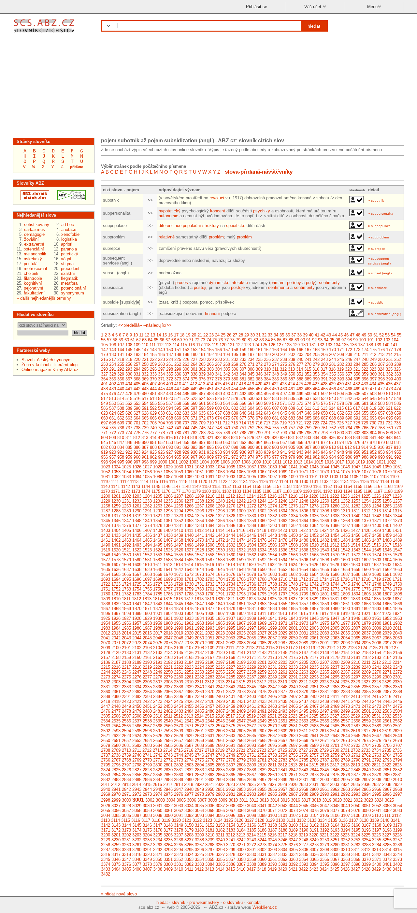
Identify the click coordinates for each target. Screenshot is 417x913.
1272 (251, 506)
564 (226, 403)
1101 (313, 476)
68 (173, 339)
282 (340, 364)
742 (169, 427)
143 (112, 349)
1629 (345, 564)
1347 (126, 520)
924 (145, 452)
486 (194, 393)
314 (299, 369)
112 (160, 344)
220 (137, 359)
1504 (251, 545)
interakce (239, 282)
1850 (230, 603)
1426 (345, 530)
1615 (199, 564)
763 (340, 427)
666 (153, 418)
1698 (157, 579)
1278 (314, 506)
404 (128, 383)
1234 (157, 501)
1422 (303, 530)
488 (210, 393)
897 (226, 447)
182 (128, 354)
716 (258, 423)
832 (299, 437)
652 (340, 413)
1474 (241, 540)
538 (316, 398)
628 (145, 413)
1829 (313, 598)
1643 (189, 569)
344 (242, 374)
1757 (168, 589)
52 (381, 335)
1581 (147, 559)
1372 (387, 520)
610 (299, 408)
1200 (105, 496)
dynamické (219, 282)
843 (389, 437)
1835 (376, 598)
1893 (376, 608)
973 (242, 457)
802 (356, 432)
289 (397, 364)
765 (356, 427)
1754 (136, 589)
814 (153, 437)
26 (229, 335)
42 (323, 335)
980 (299, 457)
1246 (282, 501)
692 (365, 418)
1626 (313, 564)
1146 (166, 486)
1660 (366, 569)
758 (299, 427)
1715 (334, 579)
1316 (105, 515)
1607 (116, 564)
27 (235, 335)
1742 (314, 584)
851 (153, 442)
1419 (272, 530)
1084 (136, 476)
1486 (366, 540)
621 (389, 408)
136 (353, 344)
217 (112, 359)
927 (169, 452)
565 (234, 403)
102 (378, 339)
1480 (303, 540)
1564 (272, 554)
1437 (157, 535)
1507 (282, 545)
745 (194, 427)
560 (194, 403)
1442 (209, 535)
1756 (157, 589)
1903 (178, 613)
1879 (230, 608)
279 (316, 364)
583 (381, 403)
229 (210, 359)
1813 (146, 598)
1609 (136, 564)
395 (356, 379)
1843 (157, 603)
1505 (261, 545)
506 (356, 393)
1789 (199, 594)
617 (356, 408)
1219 (303, 496)
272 (259, 364)
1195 (357, 491)
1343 (387, 515)
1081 (105, 476)
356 (340, 374)
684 (299, 418)
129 (296, 344)
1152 (226, 486)
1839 (116, 603)
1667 (136, 574)
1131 (313, 481)
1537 (293, 550)
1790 (209, 594)
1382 (189, 525)
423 (283, 383)
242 (316, 359)
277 (299, 364)
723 (315, 423)
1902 (168, 613)
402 (112, 383)
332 (145, 374)
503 (332, 393)
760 (316, 427)
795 (299, 432)
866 (275, 442)
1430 (386, 530)
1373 (397, 520)
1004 (204, 462)
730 (372, 423)
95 (332, 339)
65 (156, 339)
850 (145, 442)
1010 (266, 462)
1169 (398, 486)
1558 (209, 554)
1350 (157, 520)
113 (168, 344)
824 (234, 437)
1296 (199, 510)
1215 (261, 496)
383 (259, 379)
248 (365, 359)
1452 (314, 535)
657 (381, 413)
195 (234, 354)
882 (104, 447)
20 (194, 335)
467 (340, 388)
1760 (199, 589)
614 (332, 408)
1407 (147, 530)
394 (348, 379)
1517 (386, 545)
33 (270, 335)
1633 (386, 564)
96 (338, 339)
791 (267, 432)
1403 (105, 530)
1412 (199, 530)
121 (231, 344)
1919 (345, 613)
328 (112, 374)
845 (104, 442)
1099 (293, 476)
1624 (292, 564)
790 (259, 432)
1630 (355, 564)
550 (112, 403)
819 (193, 437)
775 (137, 432)
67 (167, 339)
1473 (230, 540)
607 (275, 408)
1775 (355, 589)
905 (291, 447)
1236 (178, 501)
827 (258, 437)
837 (340, 437)
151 (177, 349)
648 (308, 413)
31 (258, 335)
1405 (126, 530)
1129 (293, 481)
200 (275, 354)
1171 (115, 491)
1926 (116, 618)
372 (169, 379)
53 (387, 335)
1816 (178, 598)
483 (169, 393)
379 (226, 379)
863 (251, 442)
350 (291, 374)
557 (169, 403)
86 (279, 339)
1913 (282, 613)
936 (242, 452)
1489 (397, 540)
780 (177, 432)
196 (242, 354)
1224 (355, 496)
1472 (220, 540)
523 (194, 398)
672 (202, 418)
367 (128, 379)
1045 (334, 466)
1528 (199, 550)
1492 (126, 545)
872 (324, 442)
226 (185, 359)
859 (218, 442)
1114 (144, 481)
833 (307, 437)
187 (169, 354)
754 (267, 427)
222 (153, 359)
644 (275, 413)
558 (177, 403)
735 (112, 427)
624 (112, 413)
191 (202, 354)
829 (275, 437)
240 (299, 359)
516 (137, 398)
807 (397, 432)
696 (397, 418)
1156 (267, 486)
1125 (253, 481)
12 (147, 335)
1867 (105, 608)
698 (112, 423)
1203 (136, 496)
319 (340, 369)
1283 (366, 506)
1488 (387, 540)
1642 (178, 569)
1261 (136, 506)
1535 (272, 550)
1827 (292, 598)
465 (324, 388)
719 (283, 423)
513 (112, 398)
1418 (261, 530)
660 (104, 418)
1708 (261, 579)
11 (141, 335)
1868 (116, 608)
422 (275, 383)
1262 (147, 506)
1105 (354, 476)
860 (226, 442)
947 (332, 452)
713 (234, 423)
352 (308, 374)
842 (381, 437)
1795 (261, 594)
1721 (397, 579)
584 (389, 403)
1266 (189, 506)
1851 (241, 603)
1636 (116, 569)
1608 (126, 564)
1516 (376, 545)
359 (365, 374)
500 (308, 393)
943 (299, 452)
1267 (199, 506)
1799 (303, 594)
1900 (147, 613)
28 (240, 335)
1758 (178, 589)
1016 (329, 462)
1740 (293, 584)
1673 (199, 574)
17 (176, 335)
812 (136, 437)
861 (234, 442)
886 (137, 447)
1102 (323, 476)
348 (275, 374)
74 (209, 339)
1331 (261, 515)
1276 (293, 506)
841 (372, 437)
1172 (125, 491)
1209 (199, 496)
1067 (261, 471)
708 (194, 423)
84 (267, 339)
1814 (157, 598)
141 (394, 344)
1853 (261, 603)
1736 (251, 584)
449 (194, 388)
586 (104, 408)
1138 (384, 481)
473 (389, 388)
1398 (355, 525)
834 (315, 437)
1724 (126, 584)
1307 (314, 510)
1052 (105, 471)
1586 (199, 559)
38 (299, 335)
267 (218, 364)
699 (120, 423)
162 (267, 349)
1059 (178, 471)
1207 (178, 496)
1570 (334, 554)
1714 (324, 579)
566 (242, 403)
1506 (272, 545)
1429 (376, 530)
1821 (230, 598)
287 (381, 364)
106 (112, 344)
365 (112, 379)
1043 (314, 466)
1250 (324, 501)
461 (291, 388)
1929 (147, 618)
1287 (105, 510)
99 (355, 339)
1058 (168, 471)
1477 (272, 540)
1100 (303, 476)
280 (324, 364)
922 (128, 452)
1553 (157, 554)
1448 (272, 535)
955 (397, 452)
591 (145, 408)
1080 (397, 471)
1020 (370, 462)
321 (356, 369)
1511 (324, 545)
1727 (157, 584)
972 (234, 457)
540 (332, 398)
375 (194, 379)
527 (226, 398)
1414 (219, 530)
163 (275, 349)
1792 (230, 594)
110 (145, 344)
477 (120, 393)
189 (185, 354)
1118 (183, 481)
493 (251, 393)
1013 (297, 462)
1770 (303, 589)
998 (145, 462)
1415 (230, 530)
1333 (282, 515)
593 (161, 408)
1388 (251, 525)
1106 (364, 476)
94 (326, 339)
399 (389, 379)
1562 (251, 554)
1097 (272, 476)
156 (218, 349)
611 (308, 408)
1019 (360, 462)
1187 (277, 491)
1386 (230, 525)
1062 (209, 471)
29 (246, 335)
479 (137, 393)
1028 (157, 466)
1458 (376, 535)
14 (158, 335)
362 (389, 374)
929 (185, 452)
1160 (307, 486)
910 (332, 447)
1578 (116, 559)
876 (356, 442)
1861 (345, 603)
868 (291, 442)
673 (210, 418)
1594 (282, 559)
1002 (183, 462)
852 (161, 442)
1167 (378, 486)
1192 (327, 491)
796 (308, 432)
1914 (292, 613)
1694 (116, 579)
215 (397, 354)
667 (161, 418)
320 (348, 369)
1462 (116, 540)
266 (210, 364)
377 (210, 379)
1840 (126, 603)
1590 (241, 559)
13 (153, 335)
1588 (220, 559)
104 (395, 339)
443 (145, 388)
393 (340, 379)
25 (223, 335)
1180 (206, 491)
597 (194, 408)
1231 (126, 501)
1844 (168, 603)
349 (283, 374)
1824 (261, 598)
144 (120, 349)
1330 (251, 515)
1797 (282, 594)
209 (348, 354)
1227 (386, 496)
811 (128, 437)
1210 (209, 496)
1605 (397, 559)
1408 (157, 530)
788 (242, 432)
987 (356, 457)
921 (120, 452)
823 (226, 437)
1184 (246, 491)
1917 (324, 613)
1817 (188, 598)
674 (218, 418)
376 (202, 379)
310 (267, 369)
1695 (126, 579)
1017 (339, 462)
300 (185, 369)
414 (210, 383)
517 (145, 398)
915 (372, 447)
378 (218, 379)
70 (185, 339)
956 (104, 457)
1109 (394, 476)
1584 (178, 559)
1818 (199, 598)
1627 (324, 564)
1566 (293, 554)
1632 (376, 564)
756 (283, 427)
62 (138, 339)
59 (121, 339)
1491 (116, 545)
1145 (155, 486)
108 (128, 344)
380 (234, 379)
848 (128, 442)
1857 (303, 603)
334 (161, 374)
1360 (261, 520)
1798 (293, 594)
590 (137, 408)
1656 (324, 569)
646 (291, 413)
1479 (293, 540)
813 (144, 437)
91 (308, 339)
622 (397, 408)
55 (399, 335)
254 (112, 364)
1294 (178, 510)
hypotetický (169, 210)
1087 (168, 476)
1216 (272, 496)
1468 (178, 540)
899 (242, 447)
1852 (251, 603)
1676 (230, 574)
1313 (376, 510)
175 (373, 349)
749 (226, 427)
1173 (135, 491)
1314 (386, 510)
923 (137, 452)
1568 (314, 554)
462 (299, 388)
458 (267, 388)
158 (234, 349)
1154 (246, 486)
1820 (219, 598)
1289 (126, 510)
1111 (115, 481)
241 (308, 359)
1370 (366, 520)
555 (153, 403)
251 (389, 359)
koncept (217, 210)
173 (356, 349)
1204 (147, 496)
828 (267, 437)
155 (210, 349)
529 (242, 398)
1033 (209, 466)
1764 (241, 589)
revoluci (216, 197)
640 (242, 413)
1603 (376, 559)
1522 (136, 550)
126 (271, 344)
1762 (220, 589)
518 (153, 398)
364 (104, 379)
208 (340, 354)
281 (332, 364)
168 (316, 349)
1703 (209, 579)
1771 (314, 589)
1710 (282, 579)
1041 (293, 466)
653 (348, 413)
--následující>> (157, 325)
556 (161, 403)
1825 (272, 598)
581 (365, 403)
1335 (303, 515)
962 (153, 457)
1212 (230, 496)
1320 (147, 515)
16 (170, 335)
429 (332, 383)
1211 (220, 496)
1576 (397, 554)
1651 (272, 569)
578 (340, 403)
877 (365, 442)
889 (161, 447)
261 (169, 364)
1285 (387, 506)
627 (137, 413)
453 (226, 388)
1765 (251, 589)
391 (324, 379)
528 (234, 398)
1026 (136, 466)
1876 (199, 608)
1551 (136, 554)
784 (210, 432)
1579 (126, 559)
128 (288, 344)
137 (361, 344)
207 (332, 354)
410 (177, 383)
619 (372, 408)
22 (205, 335)
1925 (105, 618)
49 (364, 335)
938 (259, 452)
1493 (136, 545)
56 (103, 339)
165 (291, 349)
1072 (314, 471)
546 (381, 398)
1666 (126, 574)
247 (356, 359)
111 (153, 344)
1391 (282, 525)
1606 (105, 564)
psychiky (261, 210)
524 (202, 398)
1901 (157, 613)
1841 (136, 603)
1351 (168, 520)
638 (226, 413)
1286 (397, 506)
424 (291, 383)
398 (381, 379)
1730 (189, 584)
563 (218, 403)
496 (275, 393)
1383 (199, 525)
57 (109, 339)
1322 (168, 515)
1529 (209, 550)
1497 (178, 545)
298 (169, 369)
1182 (226, 491)
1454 (334, 535)
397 (373, 379)
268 (226, 364)
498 (291, 393)
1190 (307, 491)
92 (314, 339)
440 (120, 388)
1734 (230, 584)
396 (365, 379)
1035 (230, 466)
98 (349, 339)
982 (316, 457)
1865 (387, 603)
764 (348, 427)
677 (242, 418)
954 (389, 452)
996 (128, 462)
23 (211, 335)
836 (332, 437)
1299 (230, 510)
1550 (126, 554)
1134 (344, 481)
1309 (334, 510)
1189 (297, 491)
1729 (178, 584)
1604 (387, 559)
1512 (334, 545)
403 (120, 383)
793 (283, 432)
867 (283, 442)
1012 (287, 462)
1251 (334, 501)
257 (137, 364)
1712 (303, 579)
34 (276, 335)
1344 (397, 515)
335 (169, 374)
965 (177, 457)
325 (389, 369)
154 (202, 349)
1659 (355, 569)
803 (365, 432)
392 (332, 379)
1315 (397, 510)
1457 (366, 535)
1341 (366, 515)
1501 (220, 545)
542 (348, 398)
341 (218, 374)
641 (251, 413)
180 (112, 354)
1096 (261, 476)
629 (153, 413)
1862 (355, 603)
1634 (397, 564)
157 (226, 349)
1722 (105, 584)
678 (251, 418)
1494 (147, 545)
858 (210, 442)
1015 (318, 462)
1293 (168, 510)
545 (373, 398)
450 (202, 388)
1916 (313, 613)
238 (283, 359)
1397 (345, 525)
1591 (251, 559)
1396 (334, 525)
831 (291, 437)
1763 (230, 589)
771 (104, 432)
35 (282, 335)
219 (128, 359)
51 (375, 335)
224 (169, 359)
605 (259, 408)
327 (104, 374)
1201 (116, 496)
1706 (241, 579)
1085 (147, 476)
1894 (387, 608)
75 (214, 339)
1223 (345, 496)
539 (324, 398)
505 (348, 393)
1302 (261, 510)
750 (234, 427)
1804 (355, 594)
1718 (365, 579)
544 (365, 398)
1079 (387, 471)
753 (259, 427)
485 (185, 393)
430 (340, 383)
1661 (376, 569)
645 (283, 413)
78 (232, 339)
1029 (168, 466)
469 (356, 388)
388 (299, 379)
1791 (220, 594)
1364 (303, 520)
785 (218, 432)
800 (340, 432)
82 (255, 339)
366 (120, 379)
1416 (240, 530)
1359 (251, 520)
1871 (147, 608)
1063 (220, 471)
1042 (303, 466)
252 (397, 359)
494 (259, 393)
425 (299, 383)
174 (365, 349)
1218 (292, 496)
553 (137, 403)
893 (194, 447)
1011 (277, 462)
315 (307, 369)
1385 (220, 525)
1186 (267, 491)
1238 (199, 501)
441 (128, 388)
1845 (178, 603)
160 (251, 349)
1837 (397, 598)
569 (267, 403)
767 (373, 427)
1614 (188, 564)
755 (275, 427)
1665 (116, 574)
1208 (189, 496)
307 (242, 369)
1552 (147, 554)
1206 (168, 496)
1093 (230, 476)
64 (150, 339)
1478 (282, 540)
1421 (292, 530)
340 (210, 374)
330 (128, 374)
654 (356, 413)
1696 (136, 579)
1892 (366, 608)
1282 (355, 506)
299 (177, 369)
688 (332, 418)
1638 (136, 569)
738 (137, 427)
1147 (176, 486)
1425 (334, 530)
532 (267, 398)
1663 (397, 569)
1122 (223, 481)
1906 (209, 613)
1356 (220, 520)
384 (267, 379)
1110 (105, 481)
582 (373, 403)
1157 (277, 486)
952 (373, 452)
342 (226, 374)
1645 (209, 569)
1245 (272, 501)
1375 (116, 525)
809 (112, 437)
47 (352, 335)
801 (348, 432)
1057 (157, 471)
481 (153, 393)
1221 (324, 496)
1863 (366, 603)
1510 (314, 545)
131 (312, 344)
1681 (282, 574)
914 (364, 447)
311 (275, 369)
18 (182, 335)
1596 (303, 559)
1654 (303, 569)
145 (128, 349)
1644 (199, 569)
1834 (365, 598)
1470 (199, 540)
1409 (168, 530)
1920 (355, 613)
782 (194, 432)
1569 (324, 554)
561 (202, 403)
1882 (261, 608)
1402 (397, 525)
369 (145, 379)
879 (381, 442)
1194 (347, 491)
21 (199, 335)
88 (291, 339)
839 (356, 437)
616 (348, 408)
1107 (374, 476)
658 (389, 413)
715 (250, 423)
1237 (189, 501)
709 (202, 423)
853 (169, 442)
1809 (105, 598)
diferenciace (170, 225)
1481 (314, 540)
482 (161, 393)
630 (161, 413)
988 (365, 457)
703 (153, 423)
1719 (376, 579)
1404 (116, 530)
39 (305, 335)
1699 (168, 579)
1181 (216, 491)
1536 (282, 550)
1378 (147, 525)
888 (153, 447)
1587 (209, 559)
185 (153, 354)
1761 (209, 589)
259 (153, 364)
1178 (186, 491)
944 (308, 452)
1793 (241, 594)
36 (287, 335)
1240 (220, 501)
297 (161, 369)
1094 (241, 476)
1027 (147, 466)
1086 (157, 476)
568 (259, 403)
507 (365, 393)
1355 (209, 520)
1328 (230, 515)
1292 (157, 510)
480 (145, 393)
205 (316, 354)
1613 (178, 564)
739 (145, 427)
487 (202, 393)
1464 (136, 540)
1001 (173, 462)
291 (112, 369)
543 (356, 398)
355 (332, 374)
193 (218, 354)
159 (242, 349)
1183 (236, 491)
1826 (282, 598)
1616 (209, 564)
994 (112, 462)
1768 (282, 589)
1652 (282, 569)
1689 (366, 574)
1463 (126, 540)
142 (104, 349)
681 (275, 418)
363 (397, 374)
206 (324, 354)
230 (218, 359)
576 (324, 403)
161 (259, 349)
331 (137, 374)
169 (324, 349)
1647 (230, 569)
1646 (220, 569)
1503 (241, 545)
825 (242, 437)
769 (389, 427)
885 (128, 447)
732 (389, 423)
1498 (189, 545)
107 (120, 344)
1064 (230, 471)
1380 (168, 525)
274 (275, 364)
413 (201, 383)
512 (104, 398)
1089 (189, 476)
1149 (196, 486)
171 (340, 349)
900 (251, 447)
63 (144, 339)
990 (381, 457)
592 (153, 408)
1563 (261, 554)
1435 (136, 535)
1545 (376, 550)
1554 (168, 554)
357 (348, 374)
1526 (178, 550)
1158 (287, 486)
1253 (355, 501)
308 (251, 369)
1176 (166, 491)
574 (308, 403)
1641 (168, 569)
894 (202, 447)
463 (308, 388)
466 (332, 388)
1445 (241, 535)
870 (308, 442)
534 (283, 398)
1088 (178, 476)
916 (381, 447)
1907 (220, 613)
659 (397, 413)
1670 (168, 574)
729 (364, 423)
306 (234, 369)
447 (177, 388)
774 (128, 432)
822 (218, 437)
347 (267, 374)
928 (177, 452)
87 (285, 339)
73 (203, 339)
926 (161, 452)
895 (210, 447)
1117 (173, 481)
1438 (168, 535)
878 (373, 442)
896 (218, 447)
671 (194, 418)
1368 (345, 520)
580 (356, 403)
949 (348, 452)
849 (137, 442)
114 (176, 344)
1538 (303, 550)
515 (128, 398)
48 (358, 335)
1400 (376, 525)
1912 (272, 613)
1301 (251, 510)
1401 (387, 525)
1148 (186, 486)
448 (185, 388)
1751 (105, 589)
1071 (303, 471)
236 (267, 359)
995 (120, 462)
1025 (126, 466)
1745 (345, 584)
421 (267, 383)
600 (218, 408)
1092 (220, 476)
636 (210, 413)
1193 (337, 491)
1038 (261, 466)
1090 (199, 476)
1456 (355, 535)
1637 (126, 569)
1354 (199, 520)
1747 (366, 584)
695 (389, 418)
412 (193, 383)
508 (373, 393)
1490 (105, 545)
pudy (310, 282)
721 (299, 423)
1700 (178, 579)
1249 (314, 501)
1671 (178, 574)
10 (135, 335)
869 (299, 442)
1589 (230, 559)
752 (251, 427)
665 (145, 418)
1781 (116, 594)
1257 (397, 501)
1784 (147, 594)
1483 (334, 540)
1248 (303, 501)
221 (145, 359)
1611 (157, 564)
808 (104, 437)
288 (389, 364)
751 (242, 427)
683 (291, 418)
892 (185, 447)
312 (283, 369)
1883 (272, 608)
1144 (145, 486)
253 (104, 364)
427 (315, 383)
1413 (209, 530)
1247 (293, 501)
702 (145, 423)
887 (145, 447)
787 (234, 432)
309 (259, 369)
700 (128, 423)
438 (104, 388)
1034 (220, 466)
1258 (105, 506)
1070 (293, 471)
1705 (230, 579)
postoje (238, 287)
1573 (366, 554)
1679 (261, 574)
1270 (230, 506)
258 (145, 364)
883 (112, 447)
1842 (147, 603)
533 (275, 398)
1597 (314, 559)
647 (299, 413)
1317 (116, 515)
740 (153, 427)
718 (275, 423)
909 (324, 447)
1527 (189, 550)
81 (250, 339)
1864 (376, 603)
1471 (209, 540)
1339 (345, 515)
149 (161, 349)
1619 (240, 564)
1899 (136, 613)
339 (202, 374)
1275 (282, 506)
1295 (189, 510)
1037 (251, 466)
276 (291, 364)
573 (299, 403)
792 (275, 432)
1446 (251, 535)
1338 (334, 515)
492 (242, 393)
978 (283, 457)
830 (283, 437)
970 (218, 457)
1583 (168, 559)
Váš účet (313, 6)
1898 (126, 613)
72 (197, 339)
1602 (366, 559)
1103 (333, 476)
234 (251, 359)
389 (308, 379)
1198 (388, 491)
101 (370, 339)
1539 (314, 550)
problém (216, 237)
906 (299, 447)
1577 (105, 559)
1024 (116, 466)
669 (177, 418)
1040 (282, 466)
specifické (235, 225)
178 (397, 349)
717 (267, 423)
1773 (334, 589)
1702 (199, 579)
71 (191, 339)
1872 (157, 608)
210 (356, 354)
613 (324, 408)
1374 (105, 525)
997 (137, 462)
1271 (241, 506)
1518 (397, 545)
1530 (220, 550)
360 (373, 374)
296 (153, 369)
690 (348, 418)
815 (161, 437)
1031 (189, 466)
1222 (334, 496)
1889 (334, 608)
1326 (209, 515)
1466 (157, 540)
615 (340, 408)
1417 (251, 530)
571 (283, 403)
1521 (126, 550)
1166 (368, 486)
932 (210, 452)
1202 (126, 496)
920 (112, 452)
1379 (157, 525)
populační (192, 225)
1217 (282, 496)
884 (120, 447)
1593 (272, 559)
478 (128, 393)
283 (348, 364)
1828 (303, 598)
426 (307, 383)
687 (324, 418)
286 (373, 364)
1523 (147, 550)
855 (185, 442)
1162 (327, 486)
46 (346, 335)
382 (251, 379)
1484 (345, 540)
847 (120, 442)
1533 (251, 550)
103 (386, 339)
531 (259, 398)
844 (397, 437)
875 (348, 442)
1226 (376, 496)
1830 (324, 598)
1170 (105, 491)
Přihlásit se (256, 6)
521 (177, 398)
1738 (272, 584)
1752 (116, 589)
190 (194, 354)
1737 (261, 584)
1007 (235, 462)
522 (185, 398)
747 (210, 427)
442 (137, 388)
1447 (261, 535)
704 (161, 423)
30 (252, 335)
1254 (366, 501)
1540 (324, 550)
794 (291, 432)
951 (365, 452)
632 (177, 413)
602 (234, 408)
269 (234, 364)
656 (373, 413)
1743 (324, 584)
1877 (209, 608)
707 (185, 423)
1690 (376, 574)
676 (234, 418)
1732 (209, 584)
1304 (282, 510)
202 (291, 354)
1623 (282, 564)
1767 (272, 589)
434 (372, 383)
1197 (378, 491)
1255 (376, 501)
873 (332, 442)
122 (239, 344)
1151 (216, 486)
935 (234, 452)
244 (332, 359)
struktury (210, 225)
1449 (282, 535)
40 (311, 335)
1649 (251, 569)
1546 (387, 550)
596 (185, 408)
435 (381, 383)
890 (169, 447)
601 (226, 408)
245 (340, 359)
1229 (105, 501)
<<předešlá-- (130, 325)
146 (137, 349)
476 (112, 393)
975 (259, 457)
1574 (376, 554)
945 (316, 452)
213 (381, 354)
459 (275, 388)
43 (328, 335)
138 (369, 344)
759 (308, 427)
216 (104, 359)
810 (120, 437)
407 (153, 383)
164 (283, 349)
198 (259, 354)
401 (104, 383)
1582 (157, 559)
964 (169, 457)
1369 (355, 520)
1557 (199, 554)
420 (258, 383)
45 (340, 335)
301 (194, 369)
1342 (376, 515)
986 (348, 457)
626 (128, 413)
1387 (241, 525)
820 (201, 437)
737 (128, 427)
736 (120, 427)
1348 (136, 520)
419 (250, 383)
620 (381, 408)
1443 (220, 535)
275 (283, 364)
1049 (376, 466)
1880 (241, 608)
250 (381, 359)
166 (299, 349)
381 (242, 379)
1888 (324, 608)
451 (210, 388)
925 (153, 452)
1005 (214, 462)
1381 (178, 525)
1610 (147, 564)
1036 (241, 466)
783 (202, 432)
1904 (189, 613)
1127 (273, 481)
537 (308, 398)
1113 (134, 481)
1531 (230, 550)
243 (324, 359)
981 (308, 457)
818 (185, 437)
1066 (251, 471)
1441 (199, 535)
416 (226, 383)
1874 (178, 608)
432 (356, 383)
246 (348, 359)
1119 (193, 481)
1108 (384, 476)
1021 (381, 462)
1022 (391, 462)
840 (364, 437)
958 (120, 457)
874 (340, 442)
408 (161, 383)
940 (275, 452)
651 (332, 413)
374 (185, 379)
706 (177, 423)
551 (120, 403)
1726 (147, 584)
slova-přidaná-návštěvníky (259, 172)
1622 (272, 564)
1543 (355, 550)
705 (169, 423)
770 (397, 427)
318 (332, 369)
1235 (168, 501)
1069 (282, 471)
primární (278, 282)
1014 (308, 462)
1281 (345, 506)
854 (177, 442)
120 (223, 344)
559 (185, 403)
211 (365, 354)
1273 (261, 506)
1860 (334, 603)
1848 (209, 603)
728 (356, 423)
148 (153, 349)
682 (283, 418)
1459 (387, 535)
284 (356, 364)
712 (226, 423)
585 (397, 403)
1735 (241, 584)
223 (161, 359)
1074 (334, 471)
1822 (240, 598)
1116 (163, 481)
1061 (199, 471)
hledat (314, 26)
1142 (125, 486)
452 (218, 388)
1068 (272, 471)
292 (120, 369)
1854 (272, 603)
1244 (261, 501)
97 (343, 339)
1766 (261, 589)
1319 (136, 515)
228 (202, 359)
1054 (126, 471)
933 (218, 452)
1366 (324, 520)
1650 (261, 569)
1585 (189, 559)
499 (299, 393)
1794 (251, 594)
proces (181, 282)
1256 (387, 501)
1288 (116, 510)
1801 (324, 594)
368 (137, 379)
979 (291, 457)
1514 (355, 545)
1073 (324, 471)
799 (332, 432)
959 (128, 457)
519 (161, 398)
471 (373, 388)
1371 (376, 520)
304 (218, 369)
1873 (168, 608)
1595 (293, 559)
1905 (199, 613)
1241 (230, 501)
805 (381, 432)
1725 (136, 584)
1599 (334, 559)
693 (373, 418)
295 (145, 369)
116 (191, 344)
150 (169, 349)
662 (120, 418)
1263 (157, 506)
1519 (105, 550)
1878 (220, 608)
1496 (168, 545)
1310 (345, 510)
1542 (345, 550)
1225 (365, 496)
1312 (365, 510)
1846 (189, 603)
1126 (263, 481)
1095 (251, 476)
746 (202, 427)
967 (194, 457)
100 (362, 339)
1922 (376, 613)
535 (291, 398)
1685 (324, 574)
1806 (376, 594)
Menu (372, 6)
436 (389, 383)
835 (324, 437)
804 (373, 432)
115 (183, 344)
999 (153, 462)
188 (177, 354)
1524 (157, 550)
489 (218, 393)
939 (267, 452)
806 (389, 432)
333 (153, 374)
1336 (314, 515)
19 (188, 335)
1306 (303, 510)
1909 (241, 613)
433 (364, 383)
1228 (397, 496)
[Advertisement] (208, 87)
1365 (314, 520)
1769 (293, 589)
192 (210, 354)
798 (324, 432)
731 (381, 423)
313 (291, 369)
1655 (314, 569)
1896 (105, 613)
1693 (105, 579)
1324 (189, 515)
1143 (135, 486)
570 (275, 403)
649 (316, 413)
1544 (366, 550)
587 (112, 408)
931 (202, 452)
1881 (251, 608)
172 (348, 349)
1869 (126, 608)
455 (242, 388)
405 (137, 383)
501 (316, 393)
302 (202, 369)
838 (348, 437)
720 (291, 423)
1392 (293, 525)
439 (112, 388)
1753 (126, 589)
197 (251, 354)
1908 (230, 613)
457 (259, 388)
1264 (168, 506)
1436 (147, 535)
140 (385, 344)
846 (112, 442)
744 (185, 427)
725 (332, 423)
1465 (147, 540)
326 (397, 369)
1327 (220, 515)
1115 (154, 481)
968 (202, 457)
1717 (355, 579)
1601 (355, 559)
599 (210, 408)
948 (340, 452)
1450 (293, 535)
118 (207, 344)
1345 (105, 520)
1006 (225, 462)
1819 (209, 598)
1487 (376, 540)
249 (373, 359)
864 (259, 442)
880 (389, 442)
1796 (272, 594)
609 (291, 408)
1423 (313, 530)
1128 (283, 481)
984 (332, 457)
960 (137, 457)
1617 (219, 564)
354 (324, 374)
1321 (157, 515)
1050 (387, 466)
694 (381, 418)
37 (293, 335)
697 (104, 423)
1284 (376, 506)
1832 (345, 598)
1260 (126, 506)
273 (267, 364)
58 (115, 339)
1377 (136, 525)
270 (242, 364)
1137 (374, 481)
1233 (147, 501)
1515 (365, 545)
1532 (241, 550)
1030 (178, 466)
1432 (105, 535)
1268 (209, 506)
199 (267, 354)
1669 (157, 574)
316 (315, 369)
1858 (314, 603)
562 (210, 403)
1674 (209, 574)
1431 (397, 530)
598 (202, 408)
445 (161, 388)
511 (397, 393)
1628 (334, 564)
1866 (397, 603)
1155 (256, 486)
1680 (272, 574)
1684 (314, 574)
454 (234, 388)
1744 (334, 584)
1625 (303, 564)
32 (264, 335)
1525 (168, 550)
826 (250, 437)
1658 (345, 569)
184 (145, 354)
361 (381, 374)
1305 (293, 510)
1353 (189, 520)
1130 (303, 481)
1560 (230, 554)
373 (177, 379)
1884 (282, 608)
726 (340, 423)
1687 (345, 574)
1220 (313, 496)
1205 (157, 496)
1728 (168, 584)
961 (145, 457)
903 (275, 447)
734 (104, 427)
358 (356, 374)
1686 (334, 574)
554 (145, 403)
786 (226, 432)
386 (283, 379)
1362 (282, 520)
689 (340, 418)
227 (194, 359)
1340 (355, 515)
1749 (387, 584)
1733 (220, 584)
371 (161, 379)
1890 (345, 608)
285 (365, 364)
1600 (345, 559)
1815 (167, 598)
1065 (241, 471)
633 (185, 413)
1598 (324, 559)
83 (261, 339)
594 (169, 408)
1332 (272, 515)
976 (267, 457)
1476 (261, 540)
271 (251, 364)
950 (356, 452)
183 (137, 354)
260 (161, 364)
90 (302, 339)
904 (283, 447)
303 (210, 369)
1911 (261, 613)
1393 (303, 525)
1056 (147, 471)
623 (104, 413)
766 (365, 427)
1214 (251, 496)
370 (153, 379)
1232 (136, 501)
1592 (261, 559)
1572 (355, 554)
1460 (397, 535)
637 (218, 413)
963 (161, 457)
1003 (193, 462)
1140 (105, 486)
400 (397, 379)
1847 (199, 603)
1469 (189, 540)
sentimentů (278, 287)
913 (356, 447)
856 (194, 442)
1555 (178, 554)
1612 (167, 564)
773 (120, 432)
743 (177, 427)
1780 (105, 594)
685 (308, 418)
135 (345, 344)
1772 (324, 589)
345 (251, 374)
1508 (293, 545)
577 (332, 403)
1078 (376, 471)
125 (263, 344)
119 (215, 344)
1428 (365, 530)
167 (308, 349)
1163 (337, 486)
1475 (251, 540)
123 (247, 344)
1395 (324, 525)
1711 (293, 579)
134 (337, 344)
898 (234, 447)
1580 (136, 559)
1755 (147, 589)
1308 (324, 510)
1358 (241, 520)
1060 (189, 471)
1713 (313, 579)
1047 (355, 466)
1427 (355, 530)
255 (120, 364)
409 (169, 383)
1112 (124, 481)
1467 (168, 540)
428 (324, 383)
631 (169, 413)
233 (242, 359)
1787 (178, 594)
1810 (116, 598)
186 (161, 354)
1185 (256, 491)
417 (234, 383)
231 (226, 359)
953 (381, 452)
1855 (282, 603)
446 (169, 388)
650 (324, 413)
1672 (189, 574)
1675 (220, 574)
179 (104, 354)
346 (259, 374)
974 (251, 457)
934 (226, 452)
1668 (147, 574)
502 (324, 393)
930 (194, 452)
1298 (220, 510)
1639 (147, 569)
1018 (349, 462)
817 (177, 437)
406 (145, 383)
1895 (397, 608)
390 (316, 379)
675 (226, 418)
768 (381, 427)
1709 (272, 579)
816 (169, 437)
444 (153, 388)
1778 (387, 589)
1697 (147, 579)
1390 (272, 525)
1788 (189, 594)
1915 (303, 613)
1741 (303, 584)
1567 (303, 554)
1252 (345, 501)
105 (104, 344)
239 (291, 359)
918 (397, 447)
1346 (116, 520)
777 (153, 432)
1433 (116, 535)
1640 (157, 569)
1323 (178, 515)
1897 (116, 613)
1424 (324, 530)
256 (128, 364)
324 (381, 369)
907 (308, 447)
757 (291, 427)
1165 (357, 486)
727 (348, 423)
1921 (365, 613)
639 (234, 413)
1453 (324, 535)
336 (177, 374)
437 (397, 383)
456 (251, 388)
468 (348, 388)
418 (242, 383)
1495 (157, 545)
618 (364, 408)
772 (112, 432)
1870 (136, 608)
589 (128, 408)
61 (132, 339)
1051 (397, 466)
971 (226, 457)
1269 (220, 506)
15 (164, 335)
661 (112, 418)
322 (364, 369)
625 (120, 413)
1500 (209, 545)
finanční (212, 313)
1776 (366, 589)
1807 (387, 594)
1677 (241, 574)
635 (202, 413)
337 (185, 374)
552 (128, 403)
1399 (366, 525)
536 (299, 398)
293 (128, 369)
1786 (168, 594)
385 (275, 379)
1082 (116, 476)
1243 (251, 501)
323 (372, 369)
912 (348, 447)
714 (242, 423)
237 (275, 359)
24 (217, 335)
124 (255, 344)
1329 (241, 515)
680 (267, 418)
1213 (240, 496)
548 (397, 398)
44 (334, 335)
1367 (334, 520)
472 (381, 388)
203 (299, 354)
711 (218, 423)
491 (234, 393)
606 (267, 408)
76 (220, 339)
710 (210, 423)
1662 (387, 569)
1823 (251, 598)
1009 (256, 462)
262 (177, 364)
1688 (355, 574)
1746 (355, 584)
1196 (368, 491)
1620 (251, 564)
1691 (387, 574)
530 (251, 398)
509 (381, 393)
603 (242, 408)
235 (259, 359)
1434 (126, 535)
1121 (212, 481)
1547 (397, 550)
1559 (220, 554)
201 (283, 354)
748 (218, 427)
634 (194, 413)
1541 (334, 550)
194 (226, 354)
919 (104, 452)
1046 (345, 466)
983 (324, 457)
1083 (126, 476)
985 (340, 457)
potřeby (294, 282)
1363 (293, 520)
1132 (324, 481)
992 (397, 457)
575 (316, 403)
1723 (116, 584)
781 (185, 432)
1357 (230, 520)
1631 (365, 564)
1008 (246, 462)
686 (316, 418)
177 (389, 349)
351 (299, 374)
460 (283, 388)
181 (120, 354)
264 (194, 364)
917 (389, 447)
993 (104, 462)
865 (267, 442)
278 (308, 364)
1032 (199, 466)
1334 (293, 515)
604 (251, 408)
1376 (126, 525)
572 (291, 403)
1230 (116, 501)
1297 (209, 510)
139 (377, 344)
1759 (189, 589)
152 (185, 349)
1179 (196, 491)
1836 (386, 598)
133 (328, 344)
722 (307, 423)
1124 (243, 481)
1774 (345, 589)
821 (210, 437)
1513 (345, 545)
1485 (355, 540)
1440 (189, 535)
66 (162, 339)
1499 (199, 545)
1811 (126, 598)
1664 (105, 574)
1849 (220, 603)
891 (177, 447)
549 (104, 403)
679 (259, 418)
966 (185, 457)
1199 (398, 491)
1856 (293, 603)
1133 (334, 481)
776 (145, 432)
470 (365, 388)
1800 (314, 594)
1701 (189, 579)
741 (161, 427)
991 (389, 457)
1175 (155, 491)
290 (104, 369)
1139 (394, 481)
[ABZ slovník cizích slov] (45, 33)
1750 (397, 584)
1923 (386, 613)
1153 (236, 486)
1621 (261, 564)
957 (112, 457)
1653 (293, 569)
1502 (230, 545)
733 (397, 423)
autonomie (168, 215)
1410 (178, 530)
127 (280, 344)
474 (397, 388)
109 (137, 344)
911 (340, 447)
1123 (233, 481)
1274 (272, 506)
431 (348, 383)
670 (185, 418)
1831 (334, 598)
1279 (324, 506)
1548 (105, 554)
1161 (317, 486)
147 (145, 349)
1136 (364, 481)
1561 (241, 554)
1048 (366, 466)
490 (226, 393)
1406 (136, 530)
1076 (355, 471)
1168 (388, 486)
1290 (136, 510)
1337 (324, 515)
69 (179, 339)
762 (332, 427)
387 (291, 379)
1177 (176, 491)
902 (267, 447)
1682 (293, 574)
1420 (282, 530)
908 (316, 447)
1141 (115, 486)
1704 (220, 579)
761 (324, 427)
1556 (189, 554)
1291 (147, 510)
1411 (188, 530)
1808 (397, 594)
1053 (116, 471)
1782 (126, 594)
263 (185, 364)
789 (251, 432)
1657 (334, 569)
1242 (241, 501)
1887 (314, 608)
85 (273, 339)
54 (393, 335)
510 (389, 393)
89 (297, 339)
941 (283, 452)
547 (389, 398)
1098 (282, 476)
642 (259, 413)
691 (356, 418)
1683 (303, 574)
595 (177, 408)
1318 (126, 515)
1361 (272, 520)
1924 (397, 613)
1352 (178, 520)
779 (169, 432)
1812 (136, 598)
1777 (376, 589)
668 (169, 418)
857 (202, 442)
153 (194, 349)
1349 (147, 520)
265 (202, 364)
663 (128, 418)
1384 (209, 525)
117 (199, 344)
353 (316, 374)
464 (316, 388)
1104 (343, 476)
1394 (314, 525)
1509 (303, 545)
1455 (345, 535)
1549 (116, 554)
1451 (303, 535)
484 (177, 393)
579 (348, 403)
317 (324, 369)
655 (365, 413)
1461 (105, 540)
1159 (297, 486)
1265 (178, 506)
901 (259, 447)
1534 (261, 550)
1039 (272, 466)
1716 (345, 579)
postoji (200, 287)
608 (283, 408)
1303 (272, 510)
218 (120, 359)
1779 (397, 589)
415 (218, 383)
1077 (366, 471)
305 (226, 369)
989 (373, 457)
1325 (199, 515)
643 (267, 413)
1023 (105, 466)
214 (389, 354)
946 (324, 452)
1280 (334, 506)
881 (397, 442)
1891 (355, 608)
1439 (178, 535)
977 (275, 457)
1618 (230, 564)
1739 (282, 584)
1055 (136, 471)
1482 (324, 540)
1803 (345, 594)
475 (104, 393)
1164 (347, 486)
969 (210, 457)
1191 (317, 491)
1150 (206, 486)
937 (251, 452)
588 (120, 408)
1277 (303, 506)
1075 (345, 471)
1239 (209, 501)
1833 (355, 598)
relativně (167, 237)
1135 (354, 481)
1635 (105, 569)
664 (137, 418)
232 (234, 359)
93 (320, 339)
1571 (345, 554)
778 (161, 432)
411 (185, 383)
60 (126, 339)
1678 (251, 574)
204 (308, 354)
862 (242, 442)
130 (304, 344)
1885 (293, 608)
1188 (287, 491)
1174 (145, 491)
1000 (162, 462)
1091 (209, 476)
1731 (199, 584)
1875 (189, 608)
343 (234, 374)
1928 (136, 618)
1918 (334, 613)
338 (194, 374)
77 (226, 339)
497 (283, 393)
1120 (202, 481)
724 (324, 423)
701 (137, 423)
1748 (376, 584)
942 (291, 452)
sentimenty (329, 282)
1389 (261, 525)
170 (332, 349)
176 (381, 349)
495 (267, 393)
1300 (241, 510)
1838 (105, 603)
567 (251, 403)
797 (316, 432)
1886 (303, 608)
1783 (136, 594)
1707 (251, 579)
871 (316, 442)
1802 (334, 594)
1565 (282, 554)
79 (238, 339)
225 (177, 359)
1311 (355, 510)
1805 (366, 594)
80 (244, 339)
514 (120, 398)
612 (315, 408)
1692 (397, 574)
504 (340, 393)
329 (120, 374)
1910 (251, 613)
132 (320, 344)
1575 (387, 554)
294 (137, 369)
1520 (116, 550)
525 (210, 398)
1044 (324, 466)
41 (317, 335)
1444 (230, 535)
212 (372, 354)
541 (340, 398)
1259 (116, 506)
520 (169, 398)
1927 (126, 618)
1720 (386, 579)
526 (218, 398)
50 (369, 335)
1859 (324, 603)
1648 (241, 569)
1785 (157, 594)
